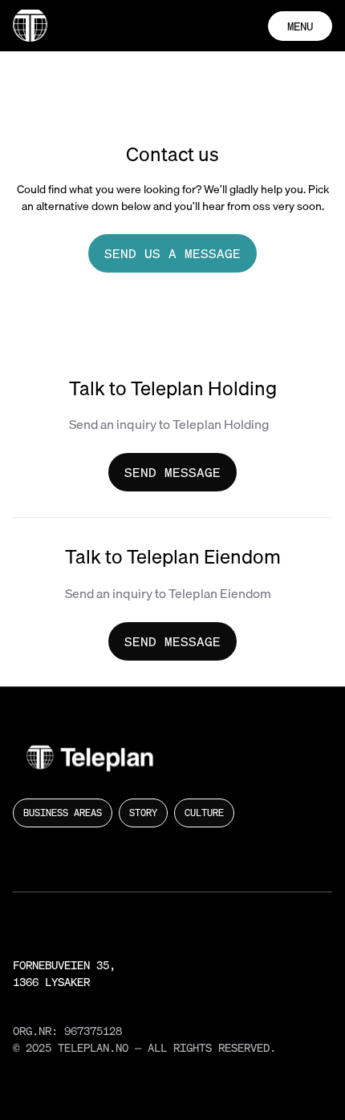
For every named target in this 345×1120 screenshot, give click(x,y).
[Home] (30, 26)
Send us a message (172, 253)
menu (300, 26)
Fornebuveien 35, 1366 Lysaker (64, 973)
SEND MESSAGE (172, 472)
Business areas (62, 813)
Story (143, 813)
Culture (204, 813)
